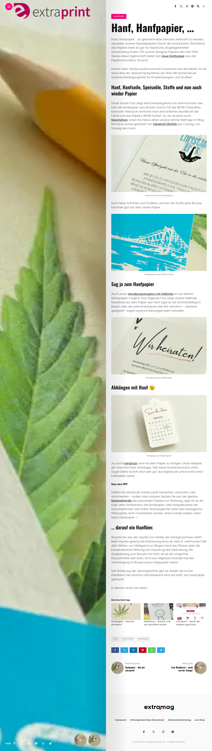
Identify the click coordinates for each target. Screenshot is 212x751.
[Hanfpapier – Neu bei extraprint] (126, 611)
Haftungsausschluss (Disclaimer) (147, 719)
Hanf (115, 639)
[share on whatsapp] (43, 743)
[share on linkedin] (29, 743)
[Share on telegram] (161, 650)
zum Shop (200, 719)
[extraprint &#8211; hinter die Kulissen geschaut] (191, 611)
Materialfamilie (121, 501)
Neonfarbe (143, 639)
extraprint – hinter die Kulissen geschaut (188, 623)
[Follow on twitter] (181, 6)
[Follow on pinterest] (192, 6)
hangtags (130, 463)
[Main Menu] (8, 7)
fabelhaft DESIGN (165, 124)
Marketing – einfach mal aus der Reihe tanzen (157, 623)
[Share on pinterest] (143, 650)
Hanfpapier (119, 16)
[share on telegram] (50, 743)
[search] (198, 6)
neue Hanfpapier (173, 56)
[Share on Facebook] (115, 650)
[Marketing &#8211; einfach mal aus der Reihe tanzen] (158, 611)
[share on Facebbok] (14, 743)
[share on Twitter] (21, 743)
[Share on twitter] (124, 650)
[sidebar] (203, 6)
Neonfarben (119, 120)
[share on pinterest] (36, 743)
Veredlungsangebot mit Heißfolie (150, 294)
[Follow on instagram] (187, 6)
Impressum (120, 719)
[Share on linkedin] (133, 650)
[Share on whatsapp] (152, 650)
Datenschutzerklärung (179, 719)
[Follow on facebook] (175, 6)
